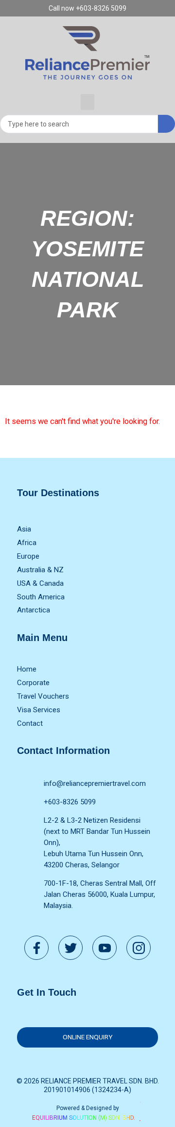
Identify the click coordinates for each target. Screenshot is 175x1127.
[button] (87, 102)
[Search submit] (166, 124)
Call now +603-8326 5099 (87, 8)
